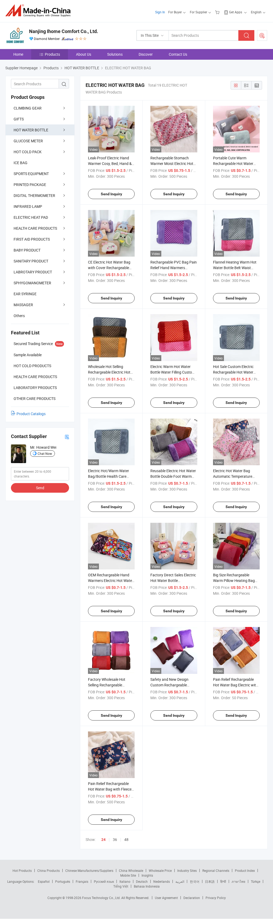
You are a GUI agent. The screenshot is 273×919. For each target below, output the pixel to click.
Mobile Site (128, 875)
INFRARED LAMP (28, 206)
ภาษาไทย (238, 881)
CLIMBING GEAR (28, 108)
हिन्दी (223, 881)
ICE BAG (20, 162)
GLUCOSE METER (28, 140)
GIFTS (19, 119)
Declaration (191, 898)
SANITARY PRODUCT (31, 261)
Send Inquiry (111, 194)
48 (126, 839)
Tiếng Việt (120, 886)
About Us (83, 54)
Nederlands (161, 881)
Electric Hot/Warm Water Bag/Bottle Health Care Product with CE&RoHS (108, 476)
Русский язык (104, 881)
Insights (147, 875)
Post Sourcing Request (262, 35)
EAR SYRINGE (25, 293)
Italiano (124, 881)
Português (62, 881)
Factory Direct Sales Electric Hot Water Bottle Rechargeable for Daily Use (173, 580)
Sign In (160, 12)
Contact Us (178, 54)
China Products (48, 870)
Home (18, 54)
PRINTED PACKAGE (30, 184)
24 (103, 839)
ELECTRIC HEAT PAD (31, 217)
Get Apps (235, 12)
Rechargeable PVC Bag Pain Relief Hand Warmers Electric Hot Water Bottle (173, 268)
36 (115, 839)
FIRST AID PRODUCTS (32, 239)
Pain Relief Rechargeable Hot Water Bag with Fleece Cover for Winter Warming (109, 789)
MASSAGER (23, 304)
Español (44, 881)
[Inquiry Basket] (218, 12)
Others (19, 315)
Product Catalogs (31, 413)
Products (52, 54)
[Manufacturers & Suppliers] (39, 10)
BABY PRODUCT (27, 250)
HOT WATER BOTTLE (31, 129)
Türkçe (255, 881)
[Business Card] (67, 436)
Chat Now (45, 453)
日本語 (210, 881)
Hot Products (22, 870)
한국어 (194, 881)
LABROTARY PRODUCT (33, 271)
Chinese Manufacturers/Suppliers (89, 870)
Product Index (245, 870)
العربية (179, 881)
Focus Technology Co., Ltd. (101, 898)
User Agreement (166, 898)
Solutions (115, 54)
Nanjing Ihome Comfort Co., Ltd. (63, 31)
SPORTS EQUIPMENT (31, 173)
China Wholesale (131, 870)
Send (40, 487)
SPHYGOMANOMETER (32, 282)
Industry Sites (187, 870)
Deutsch (142, 881)
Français (82, 881)
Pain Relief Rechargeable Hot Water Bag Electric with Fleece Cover (235, 685)
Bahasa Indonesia (147, 886)
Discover (146, 54)
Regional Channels (215, 870)
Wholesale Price (160, 870)
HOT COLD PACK (28, 151)
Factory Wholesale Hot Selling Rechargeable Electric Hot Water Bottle (108, 685)
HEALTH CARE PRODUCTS (35, 228)
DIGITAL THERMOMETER (34, 195)
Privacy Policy (216, 898)
